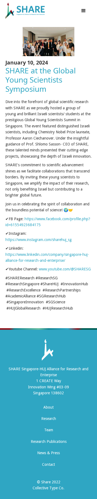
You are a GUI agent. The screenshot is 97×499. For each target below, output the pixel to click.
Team (48, 430)
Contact (48, 464)
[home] (35, 11)
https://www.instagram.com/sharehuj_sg (38, 239)
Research (48, 418)
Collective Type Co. (48, 488)
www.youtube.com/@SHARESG (65, 269)
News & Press (48, 453)
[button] (83, 11)
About (48, 407)
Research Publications (49, 441)
